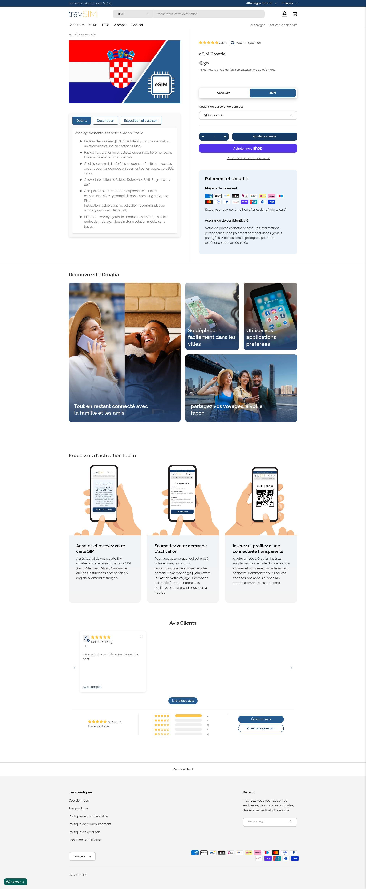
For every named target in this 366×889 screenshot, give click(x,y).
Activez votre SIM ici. (98, 3)
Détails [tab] (81, 120)
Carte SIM (223, 92)
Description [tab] (105, 120)
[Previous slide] (75, 667)
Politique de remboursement (90, 824)
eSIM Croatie (88, 34)
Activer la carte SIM (283, 25)
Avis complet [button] (92, 687)
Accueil (73, 34)
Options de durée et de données (221, 106)
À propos (120, 25)
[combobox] (188, 14)
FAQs (105, 25)
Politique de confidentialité (88, 816)
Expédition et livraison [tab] (140, 120)
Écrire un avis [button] (261, 719)
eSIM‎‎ (272, 92)
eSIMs (93, 25)
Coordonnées (79, 800)
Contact (137, 25)
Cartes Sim (76, 25)
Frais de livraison (229, 69)
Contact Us (18, 881)
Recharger (257, 25)
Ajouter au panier (264, 136)
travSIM (82, 875)
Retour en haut (183, 769)
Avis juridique (78, 808)
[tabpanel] (124, 181)
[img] (100, 637)
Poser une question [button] (261, 728)
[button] (295, 14)
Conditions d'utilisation (85, 840)
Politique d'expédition (84, 832)
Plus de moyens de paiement (248, 158)
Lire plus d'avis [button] (183, 701)
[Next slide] (291, 667)
